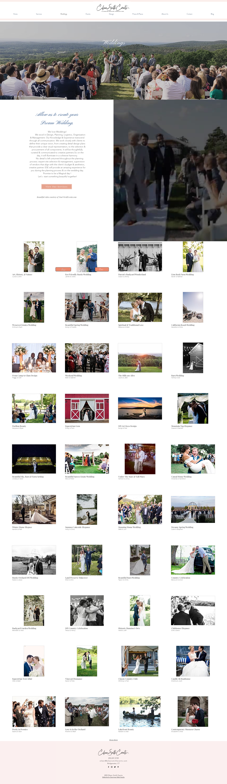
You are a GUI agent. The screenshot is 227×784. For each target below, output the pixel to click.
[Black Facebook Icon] (108, 767)
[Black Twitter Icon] (115, 767)
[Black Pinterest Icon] (118, 767)
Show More (113, 740)
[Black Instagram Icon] (112, 767)
